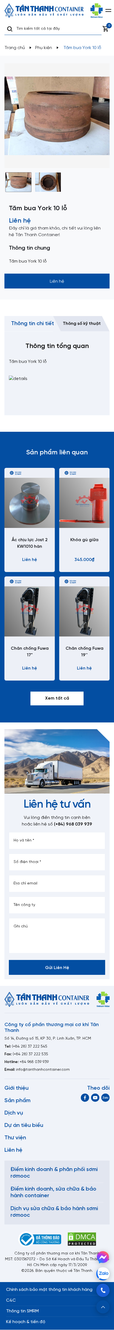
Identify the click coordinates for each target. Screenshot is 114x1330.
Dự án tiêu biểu (23, 1125)
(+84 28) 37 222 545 (29, 1047)
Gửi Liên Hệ (57, 967)
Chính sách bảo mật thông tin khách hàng (49, 1289)
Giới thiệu (16, 1088)
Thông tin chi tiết (32, 324)
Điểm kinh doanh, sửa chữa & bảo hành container (53, 1192)
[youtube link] (95, 1097)
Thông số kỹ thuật (82, 323)
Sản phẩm (17, 1101)
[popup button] (103, 1306)
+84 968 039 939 (34, 1062)
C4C (11, 1300)
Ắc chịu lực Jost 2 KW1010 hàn (30, 543)
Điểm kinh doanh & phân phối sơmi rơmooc (54, 1173)
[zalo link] (105, 1097)
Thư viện (15, 1138)
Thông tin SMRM (22, 1311)
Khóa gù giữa (84, 540)
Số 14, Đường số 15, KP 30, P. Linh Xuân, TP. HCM (47, 1039)
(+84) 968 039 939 (73, 824)
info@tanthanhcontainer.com (43, 1070)
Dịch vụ (13, 1113)
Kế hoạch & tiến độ (25, 1322)
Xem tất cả (57, 698)
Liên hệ (13, 1150)
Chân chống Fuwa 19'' (84, 651)
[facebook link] (85, 1097)
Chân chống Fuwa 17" (30, 651)
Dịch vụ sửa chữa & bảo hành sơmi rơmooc (54, 1212)
